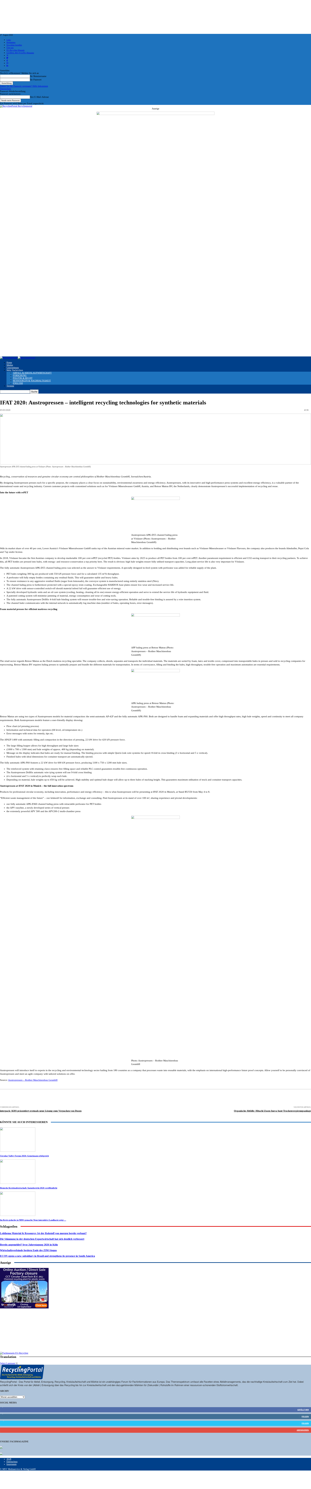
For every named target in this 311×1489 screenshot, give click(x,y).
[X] (64, 1098)
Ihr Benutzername (38, 76)
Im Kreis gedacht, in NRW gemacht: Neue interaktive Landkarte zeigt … (33, 1220)
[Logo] (9, 357)
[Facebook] (52, 1098)
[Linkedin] (76, 1098)
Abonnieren (303, 1430)
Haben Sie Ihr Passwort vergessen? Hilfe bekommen (24, 86)
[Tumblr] (124, 1098)
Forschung (20, 375)
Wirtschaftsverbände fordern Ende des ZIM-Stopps (28, 1250)
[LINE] (159, 1098)
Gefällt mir (303, 1409)
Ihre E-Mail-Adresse (39, 97)
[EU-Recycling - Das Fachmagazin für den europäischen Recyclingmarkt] (1, 1447)
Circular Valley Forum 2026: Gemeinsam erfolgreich (24, 1156)
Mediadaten (10, 42)
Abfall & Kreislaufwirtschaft (32, 373)
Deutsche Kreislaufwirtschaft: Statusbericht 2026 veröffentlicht (28, 1188)
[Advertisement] (24, 1331)
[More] (183, 1098)
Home (9, 362)
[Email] (40, 1098)
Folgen (305, 1416)
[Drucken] (28, 1098)
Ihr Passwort (35, 79)
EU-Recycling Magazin (15, 50)
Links (8, 40)
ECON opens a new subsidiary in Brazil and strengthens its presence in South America (47, 1256)
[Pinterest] (88, 1098)
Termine (10, 386)
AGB (8, 1459)
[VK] (136, 1098)
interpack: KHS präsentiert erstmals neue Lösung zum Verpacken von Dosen (40, 1111)
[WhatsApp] (100, 1098)
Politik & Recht (23, 378)
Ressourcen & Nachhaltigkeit (32, 380)
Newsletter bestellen (14, 45)
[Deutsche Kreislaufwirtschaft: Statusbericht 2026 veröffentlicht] (17, 1183)
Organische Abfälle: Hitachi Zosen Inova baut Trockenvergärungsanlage (272, 1111)
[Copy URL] (171, 1098)
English (18, 383)
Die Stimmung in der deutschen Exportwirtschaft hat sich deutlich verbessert (42, 1239)
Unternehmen (12, 367)
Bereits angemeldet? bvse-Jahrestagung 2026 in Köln (29, 1244)
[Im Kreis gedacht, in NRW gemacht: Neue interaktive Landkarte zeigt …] (17, 1215)
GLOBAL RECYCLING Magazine (20, 53)
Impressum (11, 1464)
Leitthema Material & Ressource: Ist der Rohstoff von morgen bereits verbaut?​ (43, 1233)
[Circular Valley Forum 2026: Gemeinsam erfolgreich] (17, 1151)
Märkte (9, 365)
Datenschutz (5, 89)
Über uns (10, 48)
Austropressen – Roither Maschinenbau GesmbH (33, 1080)
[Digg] (148, 1098)
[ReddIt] (112, 1098)
